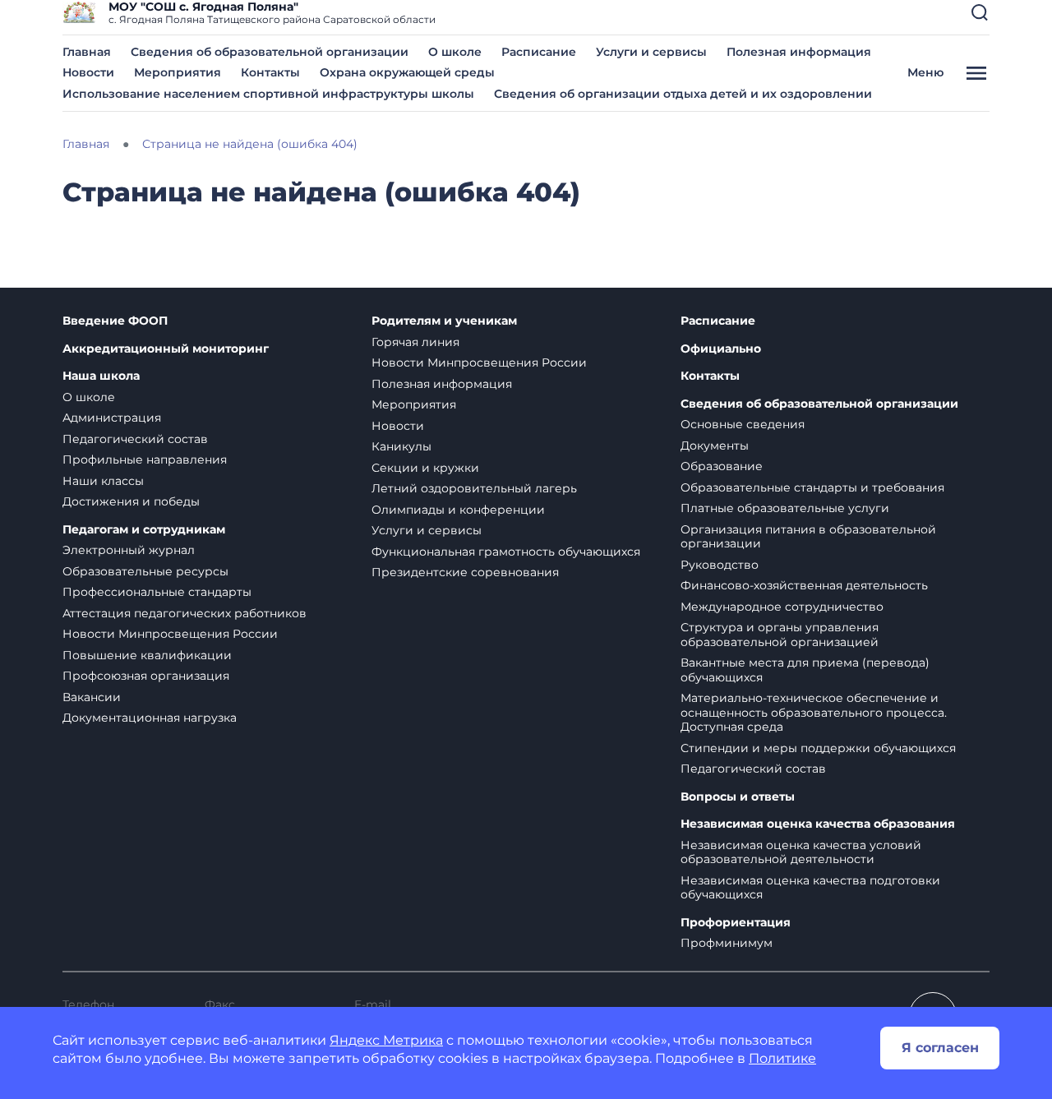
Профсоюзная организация (145, 675)
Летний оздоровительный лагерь (474, 488)
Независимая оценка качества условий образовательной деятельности (801, 852)
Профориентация (736, 923)
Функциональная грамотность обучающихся (505, 551)
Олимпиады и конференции (458, 509)
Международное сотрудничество (782, 606)
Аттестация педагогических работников (184, 613)
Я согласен (940, 1047)
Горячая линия (415, 342)
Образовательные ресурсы (145, 571)
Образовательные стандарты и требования (812, 487)
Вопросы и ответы (738, 797)
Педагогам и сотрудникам (143, 530)
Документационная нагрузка (149, 717)
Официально (721, 349)
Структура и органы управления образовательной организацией (780, 634)
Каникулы (401, 446)
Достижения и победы (131, 501)
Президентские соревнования (465, 572)
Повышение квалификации (147, 655)
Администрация (111, 417)
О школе (455, 51)
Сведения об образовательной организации (269, 51)
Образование (722, 466)
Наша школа (101, 376)
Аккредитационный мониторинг (165, 349)
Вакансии (91, 697)
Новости (88, 72)
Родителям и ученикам (444, 321)
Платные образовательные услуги (785, 508)
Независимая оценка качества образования (818, 824)
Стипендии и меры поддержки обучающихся (818, 748)
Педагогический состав (135, 439)
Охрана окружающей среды (407, 72)
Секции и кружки (425, 467)
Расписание (538, 51)
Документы (715, 445)
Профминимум (727, 942)
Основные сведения (743, 424)
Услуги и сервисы (651, 51)
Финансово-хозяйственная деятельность (804, 585)
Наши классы (103, 480)
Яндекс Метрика (386, 1040)
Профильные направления (144, 459)
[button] (980, 12)
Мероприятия (177, 72)
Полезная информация (799, 51)
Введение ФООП (115, 321)
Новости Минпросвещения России (170, 633)
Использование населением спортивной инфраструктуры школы (268, 93)
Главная (86, 51)
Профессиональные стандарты (156, 591)
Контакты (270, 72)
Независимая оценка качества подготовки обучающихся (810, 888)
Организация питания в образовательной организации (808, 537)
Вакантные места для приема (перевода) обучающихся (805, 670)
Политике (782, 1058)
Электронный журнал (128, 550)
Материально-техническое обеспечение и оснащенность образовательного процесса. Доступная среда (814, 712)
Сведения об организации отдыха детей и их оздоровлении (683, 93)
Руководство (720, 564)
